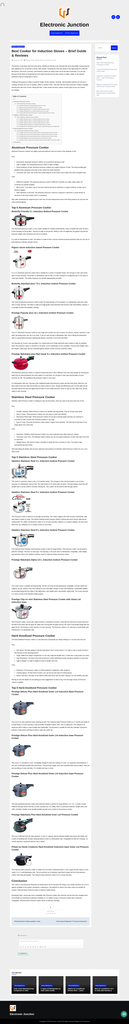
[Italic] (23, 947)
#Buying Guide (30, 60)
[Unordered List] (33, 947)
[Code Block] (38, 947)
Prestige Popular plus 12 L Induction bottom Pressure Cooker (34, 111)
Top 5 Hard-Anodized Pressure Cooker (28, 130)
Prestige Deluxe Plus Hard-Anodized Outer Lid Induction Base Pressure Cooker (38, 132)
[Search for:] (104, 47)
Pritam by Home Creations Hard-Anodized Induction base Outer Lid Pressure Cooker (39, 140)
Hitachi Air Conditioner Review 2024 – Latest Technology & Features (106, 78)
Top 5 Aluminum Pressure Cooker (26, 103)
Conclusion (17, 142)
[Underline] (25, 947)
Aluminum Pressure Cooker (22, 101)
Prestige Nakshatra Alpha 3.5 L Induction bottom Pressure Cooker (35, 124)
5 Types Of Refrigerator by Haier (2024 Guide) (51, 990)
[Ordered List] (30, 947)
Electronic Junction (64, 25)
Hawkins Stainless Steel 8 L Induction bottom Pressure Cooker (34, 122)
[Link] (40, 947)
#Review (37, 60)
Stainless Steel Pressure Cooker (23, 115)
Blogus (77, 1021)
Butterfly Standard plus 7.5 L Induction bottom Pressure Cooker (34, 109)
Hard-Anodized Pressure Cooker (23, 128)
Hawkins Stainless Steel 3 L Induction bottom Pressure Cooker (34, 119)
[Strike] (28, 947)
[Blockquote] (35, 947)
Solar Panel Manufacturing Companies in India (24, 990)
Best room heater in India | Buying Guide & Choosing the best (106, 93)
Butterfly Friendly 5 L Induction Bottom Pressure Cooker (32, 105)
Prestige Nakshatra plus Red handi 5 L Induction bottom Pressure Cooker (36, 113)
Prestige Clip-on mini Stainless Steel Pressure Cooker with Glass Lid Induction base (39, 126)
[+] (45, 946)
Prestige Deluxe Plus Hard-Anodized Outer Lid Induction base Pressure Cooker (38, 134)
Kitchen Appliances (71, 33)
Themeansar (85, 1021)
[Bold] (21, 947)
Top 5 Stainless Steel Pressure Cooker (27, 117)
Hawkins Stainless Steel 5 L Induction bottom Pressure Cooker (34, 121)
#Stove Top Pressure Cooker (48, 60)
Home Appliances (57, 33)
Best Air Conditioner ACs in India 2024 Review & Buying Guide (104, 990)
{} (42, 946)
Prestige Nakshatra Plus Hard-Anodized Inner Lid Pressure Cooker (35, 138)
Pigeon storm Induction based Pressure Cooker (30, 107)
